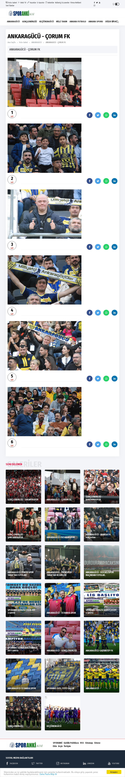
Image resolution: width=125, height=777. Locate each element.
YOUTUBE (115, 763)
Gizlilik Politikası (71, 743)
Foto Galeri (12, 2)
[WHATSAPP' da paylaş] (106, 115)
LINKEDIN (90, 763)
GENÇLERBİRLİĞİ (29, 21)
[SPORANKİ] (23, 13)
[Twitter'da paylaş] (98, 115)
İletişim (67, 746)
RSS (82, 743)
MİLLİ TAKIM (61, 21)
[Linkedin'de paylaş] (114, 115)
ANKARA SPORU (96, 21)
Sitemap (89, 743)
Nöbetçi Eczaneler (62, 2)
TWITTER (39, 763)
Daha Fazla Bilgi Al (48, 774)
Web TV (23, 2)
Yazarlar (32, 2)
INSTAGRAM (64, 763)
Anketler (50, 2)
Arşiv (60, 746)
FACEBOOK (14, 763)
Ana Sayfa (12, 42)
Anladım (114, 771)
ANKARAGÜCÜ (13, 21)
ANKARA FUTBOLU (78, 21)
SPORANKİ (57, 743)
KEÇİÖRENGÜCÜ (46, 21)
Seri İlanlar (10, 5)
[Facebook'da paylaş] (90, 115)
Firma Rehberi (75, 2)
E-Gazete (40, 2)
